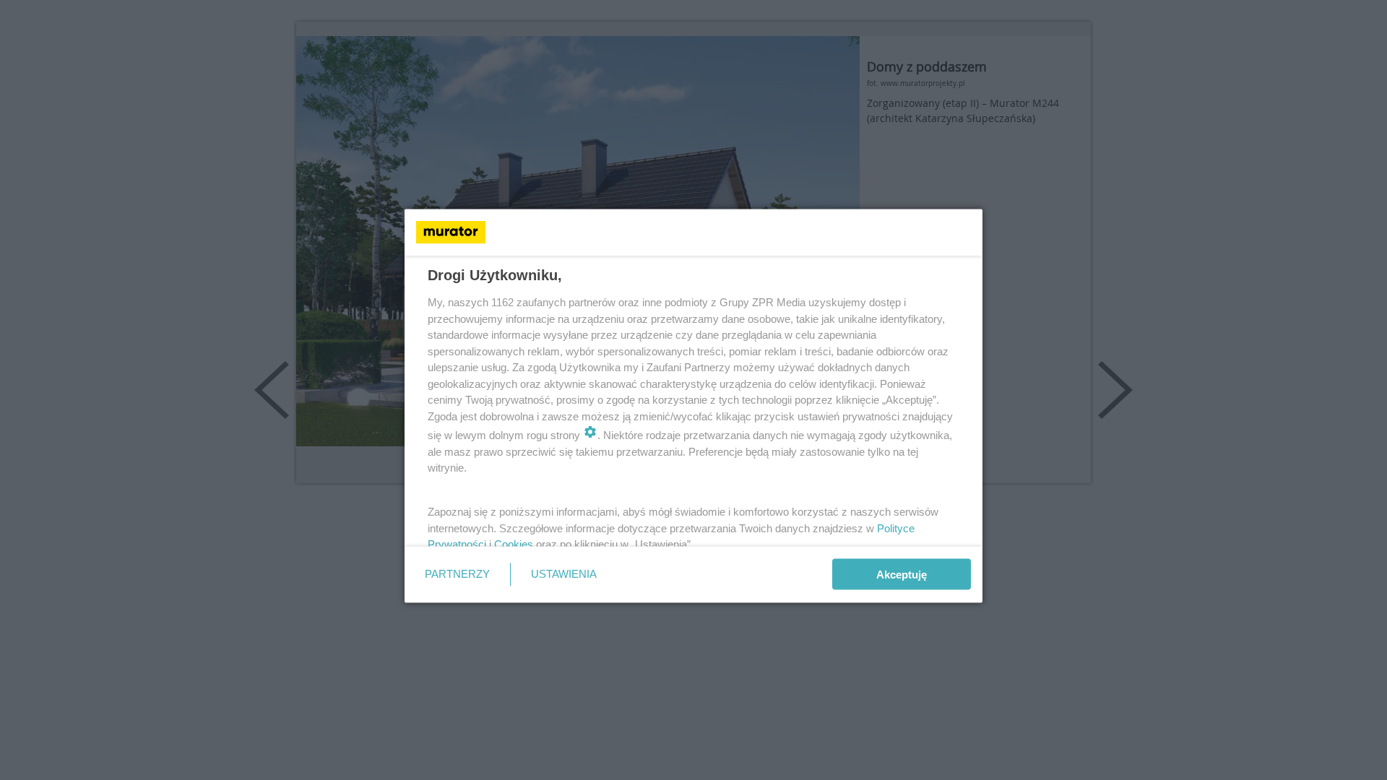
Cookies (513, 544)
